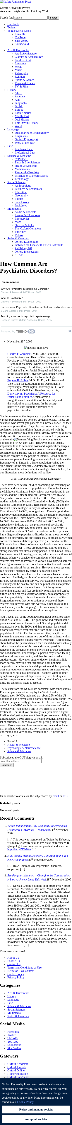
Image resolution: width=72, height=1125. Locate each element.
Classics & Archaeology (29, 56)
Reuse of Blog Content (20, 970)
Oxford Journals (16, 1067)
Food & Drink (23, 60)
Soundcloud (22, 43)
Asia (17, 99)
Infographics (22, 218)
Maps (18, 221)
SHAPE (19, 254)
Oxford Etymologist (26, 139)
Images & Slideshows (27, 215)
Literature (20, 63)
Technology (22, 178)
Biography (21, 103)
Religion (20, 76)
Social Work (22, 202)
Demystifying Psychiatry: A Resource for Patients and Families (31, 395)
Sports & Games (24, 79)
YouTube (20, 37)
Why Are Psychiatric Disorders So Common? (25, 288)
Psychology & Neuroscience (31, 175)
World (18, 126)
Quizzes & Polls (24, 225)
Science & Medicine (19, 155)
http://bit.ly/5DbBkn (19, 849)
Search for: (6, 17)
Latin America (23, 112)
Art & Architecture (26, 53)
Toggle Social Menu (19, 30)
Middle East (22, 116)
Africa (18, 93)
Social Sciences (16, 182)
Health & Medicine (26, 165)
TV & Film (21, 86)
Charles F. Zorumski (19, 353)
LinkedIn (20, 34)
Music (18, 70)
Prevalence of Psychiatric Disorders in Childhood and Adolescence (36, 307)
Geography (21, 195)
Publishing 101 (23, 248)
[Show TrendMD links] (69, 330)
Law (10, 145)
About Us (13, 957)
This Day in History (26, 122)
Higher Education (17, 1073)
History (11, 89)
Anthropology (23, 185)
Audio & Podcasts (25, 212)
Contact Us (13, 964)
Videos (19, 235)
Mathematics (22, 169)
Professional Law (25, 152)
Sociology (21, 205)
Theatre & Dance (25, 83)
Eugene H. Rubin (17, 380)
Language (13, 129)
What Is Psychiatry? (12, 298)
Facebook (13, 24)
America (20, 96)
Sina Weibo (21, 40)
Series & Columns (18, 238)
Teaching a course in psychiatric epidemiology (25, 316)
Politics (19, 198)
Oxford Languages (18, 1077)
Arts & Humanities (18, 50)
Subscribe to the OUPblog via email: (21, 757)
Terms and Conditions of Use (24, 967)
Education (21, 192)
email (56, 796)
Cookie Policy (15, 974)
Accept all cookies (36, 1119)
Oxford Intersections (27, 251)
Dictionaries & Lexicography (32, 132)
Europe (19, 109)
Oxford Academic (17, 1063)
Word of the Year (25, 142)
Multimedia (14, 208)
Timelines (20, 231)
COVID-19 (21, 159)
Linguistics (21, 136)
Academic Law (24, 149)
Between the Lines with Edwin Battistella (39, 245)
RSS (65, 796)
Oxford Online (16, 1070)
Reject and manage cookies (36, 1109)
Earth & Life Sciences (27, 162)
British (19, 106)
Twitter (11, 27)
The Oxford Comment (28, 228)
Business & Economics (28, 188)
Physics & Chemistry (27, 172)
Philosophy (21, 73)
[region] (36, 1101)
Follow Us (13, 960)
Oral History (22, 119)
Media (18, 66)
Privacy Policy (10, 779)
